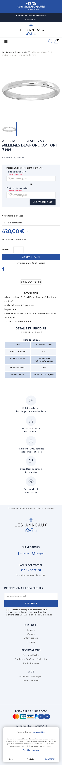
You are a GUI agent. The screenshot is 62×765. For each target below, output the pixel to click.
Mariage (31, 634)
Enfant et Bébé (31, 638)
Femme (31, 630)
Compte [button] (31, 19)
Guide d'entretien (31, 282)
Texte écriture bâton (16, 172)
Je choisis (31, 759)
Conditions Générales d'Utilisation (31, 659)
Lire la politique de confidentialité (36, 614)
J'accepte (50, 759)
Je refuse (12, 759)
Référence (25, 332)
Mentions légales (31, 655)
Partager (3, 269)
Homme (31, 642)
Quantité (6, 249)
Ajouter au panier (31, 257)
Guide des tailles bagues (31, 676)
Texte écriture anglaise (17, 188)
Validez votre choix (42, 202)
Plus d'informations (31, 750)
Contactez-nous (31, 663)
